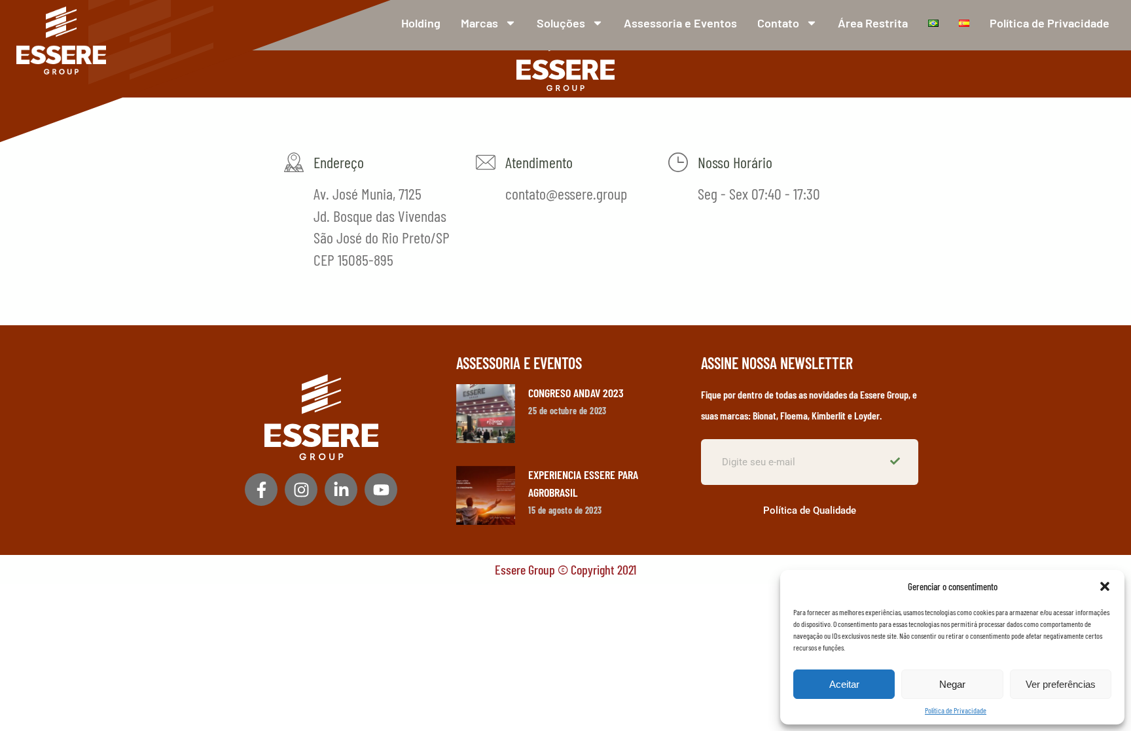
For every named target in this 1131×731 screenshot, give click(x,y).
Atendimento (539, 161)
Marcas (479, 23)
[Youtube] (381, 489)
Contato (778, 23)
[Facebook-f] (261, 489)
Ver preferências (1061, 684)
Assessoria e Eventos (680, 23)
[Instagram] (301, 489)
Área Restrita (873, 23)
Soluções (561, 23)
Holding (420, 23)
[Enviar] (896, 462)
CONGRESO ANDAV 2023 (576, 392)
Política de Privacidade (955, 710)
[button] (1104, 586)
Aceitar (844, 684)
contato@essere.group (566, 193)
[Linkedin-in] (341, 489)
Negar (952, 684)
